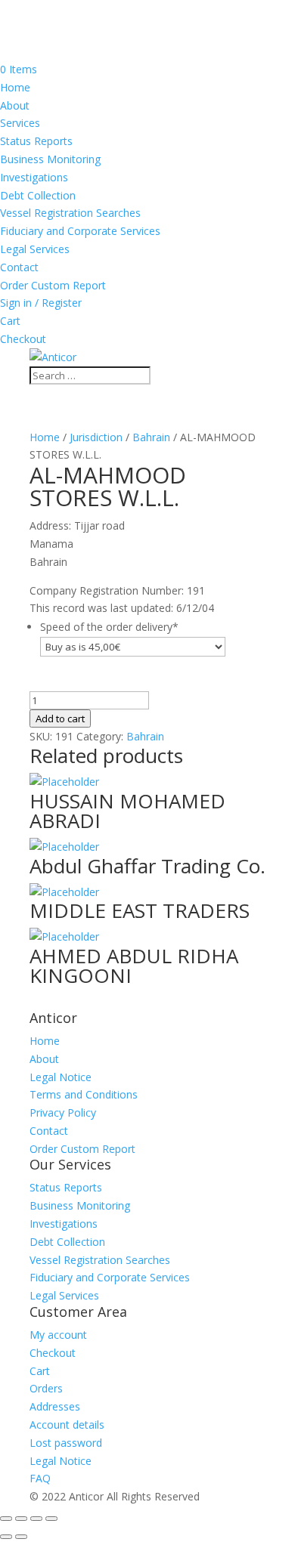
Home (15, 87)
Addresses (55, 1406)
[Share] (36, 1518)
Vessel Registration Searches (70, 212)
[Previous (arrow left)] (6, 1536)
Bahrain (151, 437)
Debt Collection (38, 195)
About (15, 105)
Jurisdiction (96, 437)
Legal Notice (61, 1077)
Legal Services (35, 249)
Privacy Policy (63, 1112)
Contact (19, 267)
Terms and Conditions (84, 1094)
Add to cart (60, 718)
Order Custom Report (53, 285)
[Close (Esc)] (51, 1518)
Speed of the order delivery (109, 627)
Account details (67, 1424)
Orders (46, 1388)
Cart (10, 321)
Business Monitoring (50, 159)
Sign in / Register (41, 302)
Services (20, 123)
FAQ (40, 1478)
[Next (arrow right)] (21, 1536)
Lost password (66, 1442)
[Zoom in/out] (6, 1518)
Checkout (23, 339)
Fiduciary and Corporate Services (80, 231)
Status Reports (36, 141)
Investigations (34, 177)
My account (58, 1334)
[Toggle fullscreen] (21, 1518)
